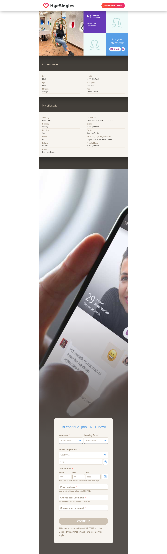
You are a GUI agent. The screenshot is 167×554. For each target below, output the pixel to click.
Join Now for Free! (113, 5)
